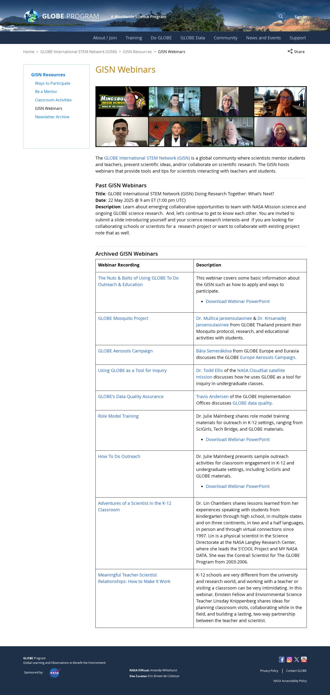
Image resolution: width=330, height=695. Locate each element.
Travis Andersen (212, 396)
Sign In (300, 17)
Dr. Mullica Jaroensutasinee (224, 318)
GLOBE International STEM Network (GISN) (78, 51)
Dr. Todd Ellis (209, 370)
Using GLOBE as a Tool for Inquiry (132, 370)
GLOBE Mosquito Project (123, 318)
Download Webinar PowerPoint (238, 301)
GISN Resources (137, 51)
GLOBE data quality (252, 403)
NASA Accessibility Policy (290, 681)
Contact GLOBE (296, 671)
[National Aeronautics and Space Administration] (55, 672)
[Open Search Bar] (280, 16)
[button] (297, 52)
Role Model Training (118, 416)
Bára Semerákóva (214, 351)
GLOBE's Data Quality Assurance (131, 396)
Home (28, 51)
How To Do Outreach (119, 456)
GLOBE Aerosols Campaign (125, 351)
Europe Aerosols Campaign (267, 357)
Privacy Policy (269, 671)
